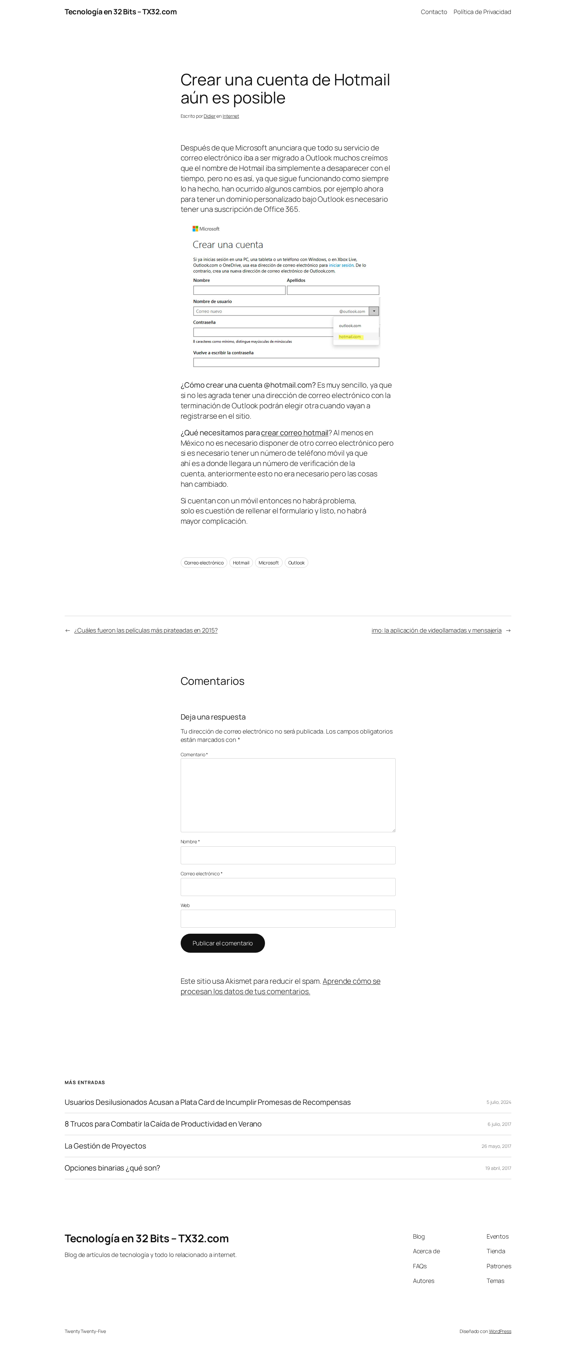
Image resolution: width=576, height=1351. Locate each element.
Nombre (190, 841)
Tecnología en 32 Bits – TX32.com (121, 12)
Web (185, 905)
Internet (231, 116)
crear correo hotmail (294, 433)
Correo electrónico (204, 562)
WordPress (500, 1331)
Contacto (434, 12)
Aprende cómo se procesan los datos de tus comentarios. (281, 986)
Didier (209, 116)
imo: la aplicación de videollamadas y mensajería (437, 630)
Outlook (296, 562)
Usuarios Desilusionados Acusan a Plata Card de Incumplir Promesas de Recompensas (208, 1102)
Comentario (194, 754)
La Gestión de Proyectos (105, 1146)
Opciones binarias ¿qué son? (112, 1168)
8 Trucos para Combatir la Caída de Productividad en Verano (163, 1124)
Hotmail (241, 562)
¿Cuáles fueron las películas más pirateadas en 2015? (146, 630)
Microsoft (269, 562)
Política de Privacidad (482, 12)
